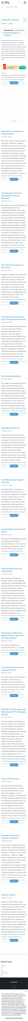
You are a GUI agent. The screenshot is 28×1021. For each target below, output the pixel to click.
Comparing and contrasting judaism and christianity (13, 32)
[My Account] (25, 3)
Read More (14, 179)
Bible (2, 975)
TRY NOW (22, 67)
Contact (14, 987)
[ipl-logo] (7, 3)
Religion (2, 971)
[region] (14, 1005)
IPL (2, 7)
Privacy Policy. (17, 1015)
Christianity (3, 965)
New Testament (4, 973)
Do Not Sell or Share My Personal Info (14, 1018)
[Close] (26, 991)
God (2, 969)
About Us (14, 985)
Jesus (2, 967)
